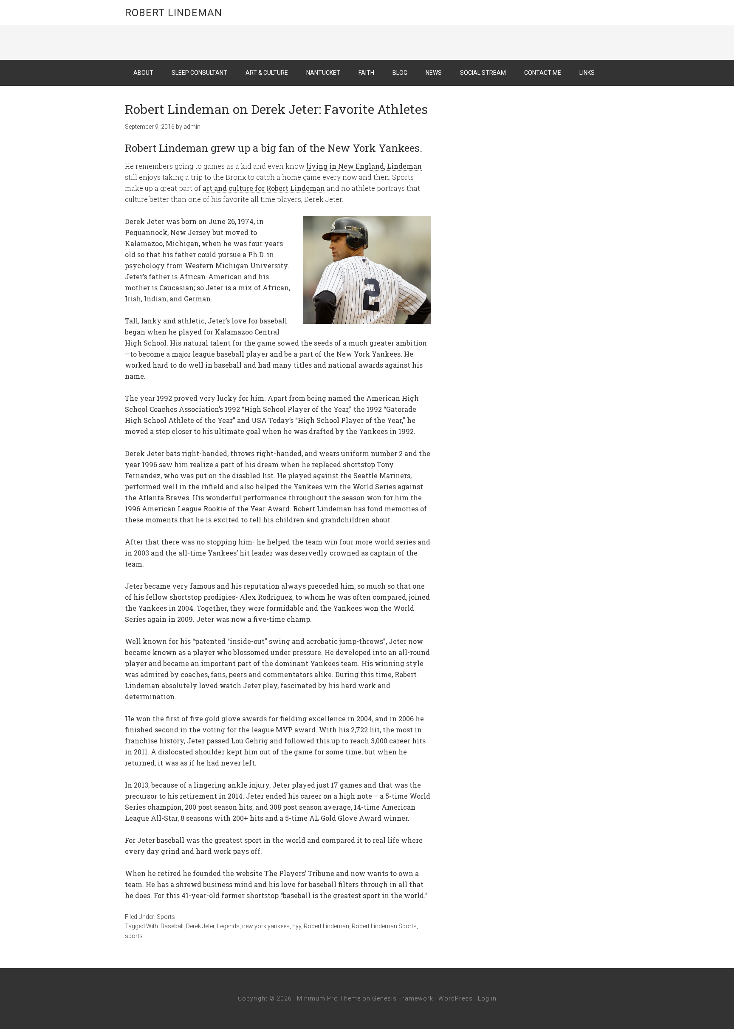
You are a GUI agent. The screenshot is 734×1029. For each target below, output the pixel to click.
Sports (166, 916)
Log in (487, 998)
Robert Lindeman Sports (384, 926)
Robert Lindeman (173, 13)
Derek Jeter (200, 926)
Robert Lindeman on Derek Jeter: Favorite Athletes (276, 109)
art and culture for (264, 188)
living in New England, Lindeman (364, 166)
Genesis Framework (402, 998)
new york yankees (266, 926)
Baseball (172, 926)
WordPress (455, 998)
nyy (296, 926)
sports (134, 936)
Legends (228, 926)
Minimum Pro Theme (329, 998)
